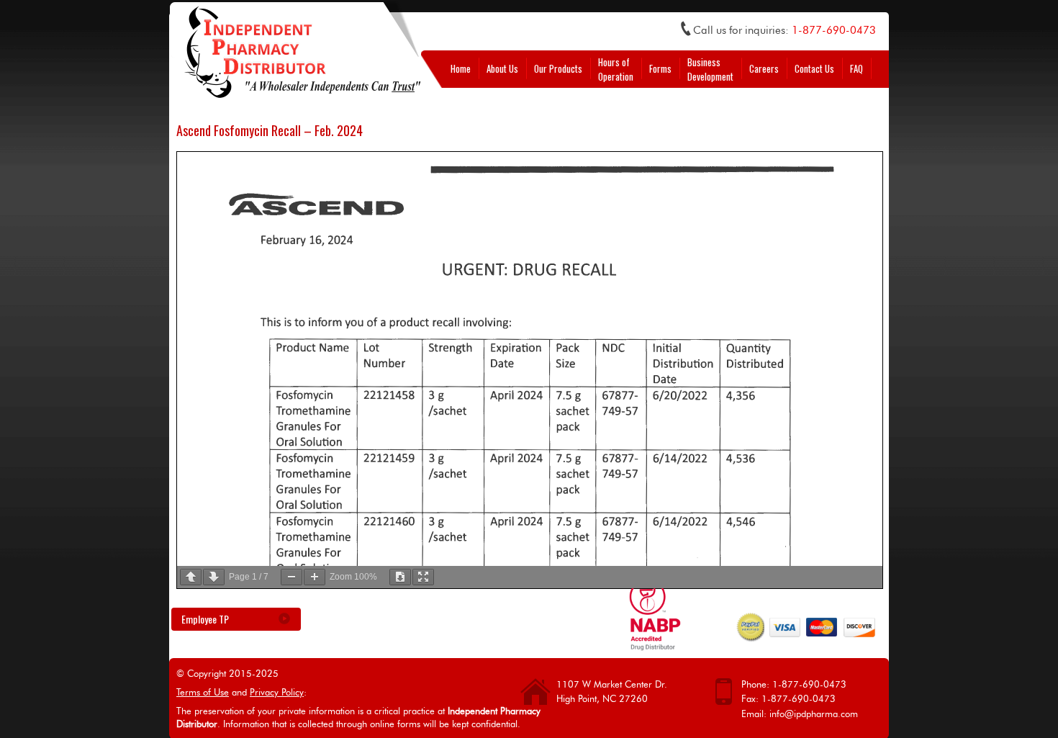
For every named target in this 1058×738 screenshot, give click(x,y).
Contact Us (814, 68)
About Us (502, 68)
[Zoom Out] (291, 577)
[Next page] (214, 577)
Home (461, 68)
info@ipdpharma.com (813, 714)
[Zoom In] (314, 577)
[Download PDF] (400, 577)
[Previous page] (191, 577)
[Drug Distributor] (655, 646)
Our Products (558, 68)
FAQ (856, 68)
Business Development (710, 69)
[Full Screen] (423, 577)
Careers (764, 68)
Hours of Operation (615, 69)
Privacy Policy (277, 693)
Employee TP (205, 618)
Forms (660, 68)
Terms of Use (202, 693)
